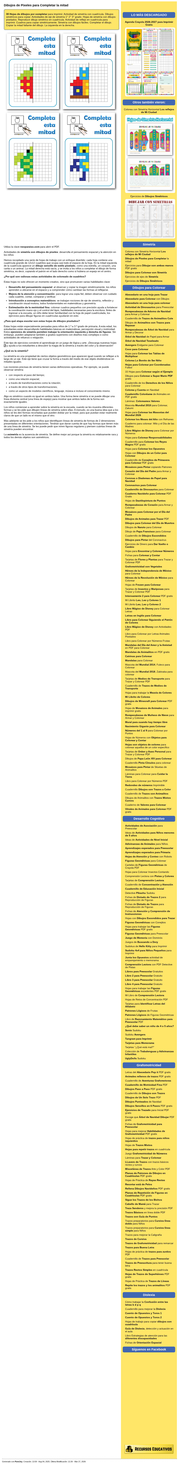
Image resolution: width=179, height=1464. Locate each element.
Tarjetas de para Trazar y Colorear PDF (147, 590)
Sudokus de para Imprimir (146, 946)
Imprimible (145, 785)
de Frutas (141, 1010)
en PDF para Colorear (148, 646)
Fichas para (142, 555)
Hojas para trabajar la (148, 692)
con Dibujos (147, 298)
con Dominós (143, 937)
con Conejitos (145, 922)
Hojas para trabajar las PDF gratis (142, 928)
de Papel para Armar (147, 336)
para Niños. (147, 843)
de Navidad (143, 1101)
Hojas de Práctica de (145, 1180)
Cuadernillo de (149, 318)
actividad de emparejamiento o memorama (144, 959)
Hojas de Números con (146, 739)
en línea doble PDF (145, 1212)
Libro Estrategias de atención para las (146, 1337)
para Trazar (142, 1204)
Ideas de (146, 839)
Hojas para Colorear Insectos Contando (147, 872)
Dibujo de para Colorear (148, 531)
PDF (147, 518)
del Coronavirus (145, 539)
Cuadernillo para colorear (148, 762)
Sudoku (133, 1030)
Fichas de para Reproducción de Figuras (145, 898)
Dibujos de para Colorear (143, 527)
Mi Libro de (144, 995)
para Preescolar (149, 307)
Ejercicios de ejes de (141, 276)
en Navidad (142, 389)
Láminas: (142, 401)
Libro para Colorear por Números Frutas (147, 640)
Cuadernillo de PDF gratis (147, 461)
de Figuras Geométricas (149, 1014)
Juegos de (141, 942)
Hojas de (145, 500)
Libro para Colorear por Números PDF (146, 781)
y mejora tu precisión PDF (149, 1208)
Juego (146, 1153)
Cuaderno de (145, 804)
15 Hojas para (149, 371)
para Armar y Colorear (148, 313)
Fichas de (143, 1342)
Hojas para (148, 437)
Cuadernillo (148, 789)
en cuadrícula (147, 1149)
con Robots (148, 856)
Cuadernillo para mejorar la (145, 1309)
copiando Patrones (148, 467)
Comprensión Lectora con (149, 876)
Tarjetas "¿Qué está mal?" (139, 1047)
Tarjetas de (144, 880)
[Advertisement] (61, 218)
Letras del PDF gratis (148, 1072)
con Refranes (149, 419)
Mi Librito (143, 600)
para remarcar (149, 1243)
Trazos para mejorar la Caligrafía (143, 1234)
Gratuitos (144, 971)
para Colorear (149, 489)
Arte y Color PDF (147, 1169)
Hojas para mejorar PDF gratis (145, 1132)
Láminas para (143, 1157)
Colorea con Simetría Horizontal (149, 111)
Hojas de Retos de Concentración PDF (146, 999)
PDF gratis (149, 596)
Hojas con (150, 918)
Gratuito (143, 975)
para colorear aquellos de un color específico (147, 746)
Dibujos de (148, 758)
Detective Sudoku (140, 893)
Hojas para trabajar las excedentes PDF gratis (145, 989)
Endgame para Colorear (144, 345)
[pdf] (5, 345)
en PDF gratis (147, 652)
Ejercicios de (149, 196)
